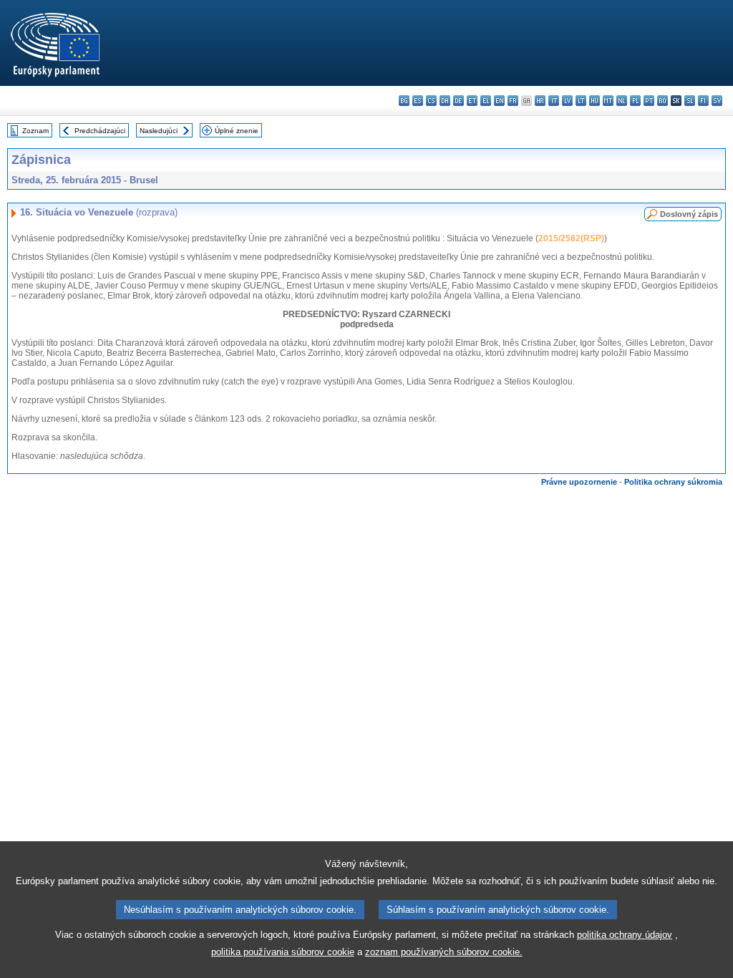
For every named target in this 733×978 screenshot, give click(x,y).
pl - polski (635, 100)
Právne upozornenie (579, 482)
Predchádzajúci (99, 131)
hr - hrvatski (540, 100)
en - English (499, 100)
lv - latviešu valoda (567, 100)
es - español (417, 100)
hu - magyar (594, 100)
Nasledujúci (159, 131)
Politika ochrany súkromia (673, 482)
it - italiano (553, 100)
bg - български (404, 100)
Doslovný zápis (689, 214)
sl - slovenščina (689, 100)
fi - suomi (703, 100)
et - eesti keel (472, 100)
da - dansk (445, 100)
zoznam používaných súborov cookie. (444, 951)
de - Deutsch (458, 100)
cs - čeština (431, 100)
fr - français (513, 100)
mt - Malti (608, 100)
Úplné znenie (236, 131)
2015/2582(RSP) (571, 238)
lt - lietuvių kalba (581, 100)
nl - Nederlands (621, 100)
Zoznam (35, 131)
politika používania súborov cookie (282, 951)
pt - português (649, 100)
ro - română (662, 100)
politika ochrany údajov (624, 934)
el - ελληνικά (485, 100)
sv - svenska (717, 100)
